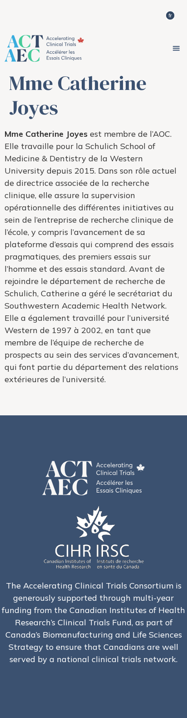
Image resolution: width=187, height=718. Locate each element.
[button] (176, 48)
